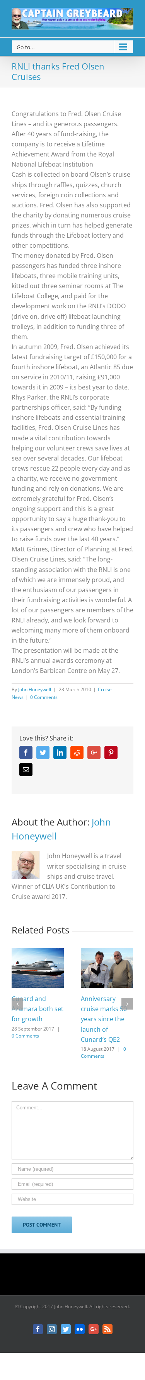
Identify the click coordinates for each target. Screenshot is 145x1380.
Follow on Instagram (77, 1277)
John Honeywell (34, 689)
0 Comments (44, 697)
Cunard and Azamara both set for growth (37, 1008)
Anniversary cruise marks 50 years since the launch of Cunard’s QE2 (104, 1018)
